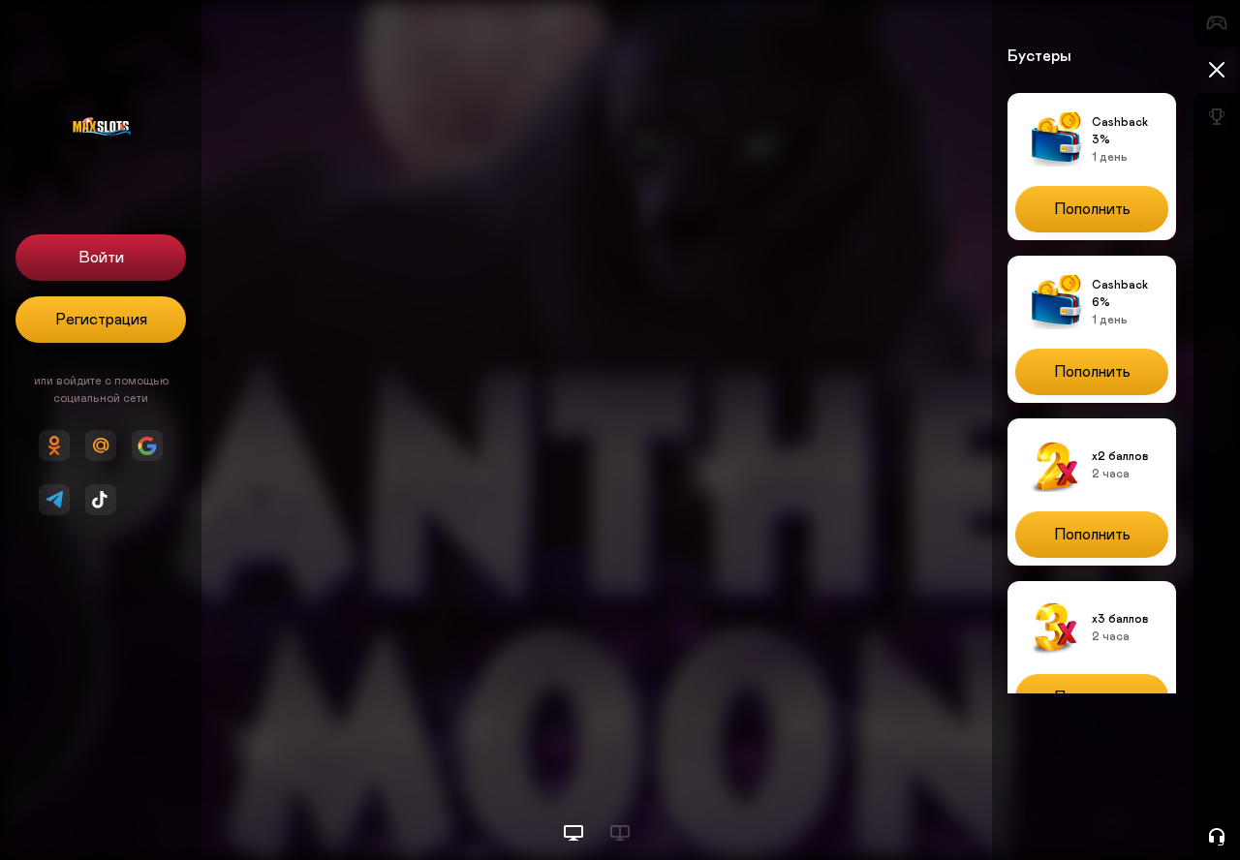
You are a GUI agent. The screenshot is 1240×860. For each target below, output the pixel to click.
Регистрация (101, 319)
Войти (101, 257)
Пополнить (1092, 209)
